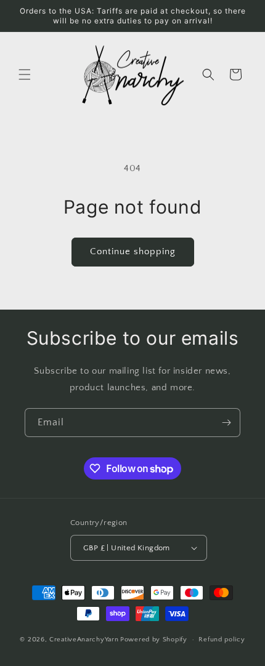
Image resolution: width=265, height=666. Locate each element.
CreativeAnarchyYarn (83, 639)
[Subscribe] (226, 422)
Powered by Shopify (153, 639)
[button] (24, 74)
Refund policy (221, 639)
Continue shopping (133, 251)
